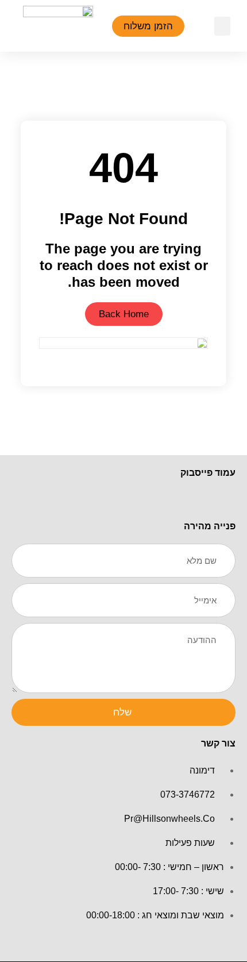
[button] (222, 26)
